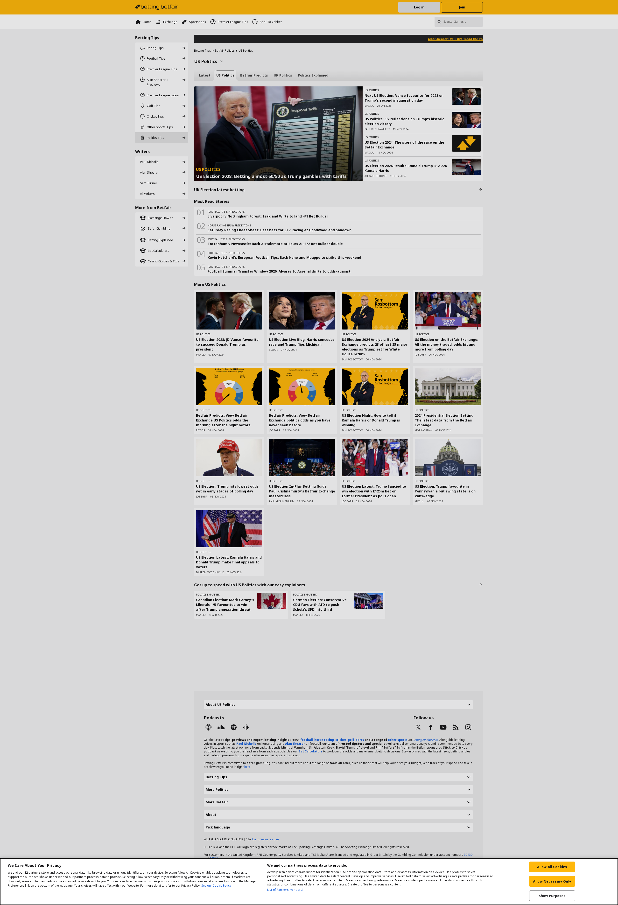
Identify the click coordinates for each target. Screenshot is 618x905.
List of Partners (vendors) (285, 890)
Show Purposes (552, 895)
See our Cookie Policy (216, 886)
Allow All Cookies (552, 866)
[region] (309, 881)
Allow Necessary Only (552, 881)
